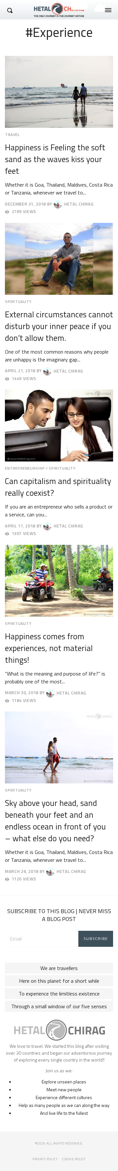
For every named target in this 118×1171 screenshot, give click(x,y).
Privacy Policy (44, 1159)
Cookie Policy (74, 1159)
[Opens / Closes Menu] (108, 10)
